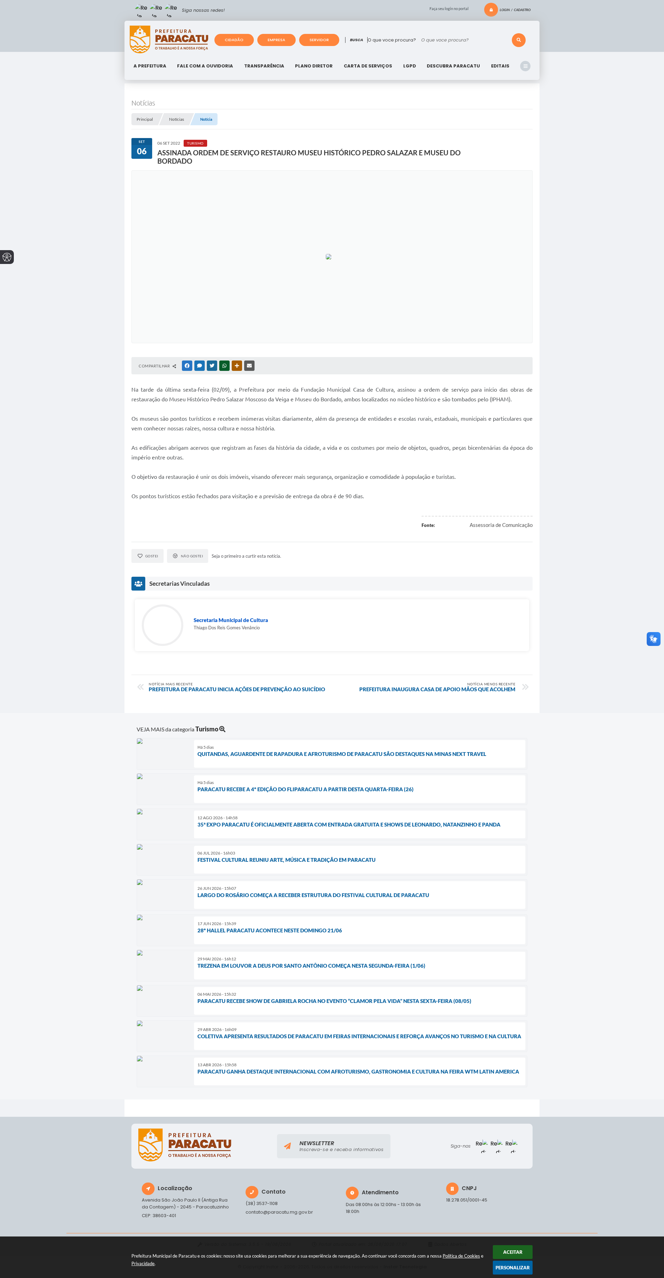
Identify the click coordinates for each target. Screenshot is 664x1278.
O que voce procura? (392, 40)
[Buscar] (519, 40)
